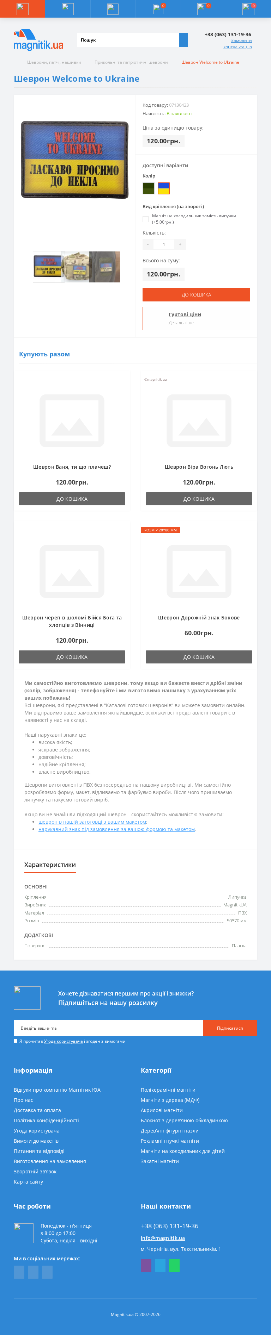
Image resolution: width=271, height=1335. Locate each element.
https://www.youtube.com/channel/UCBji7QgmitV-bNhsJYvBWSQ (33, 1272)
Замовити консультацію (237, 43)
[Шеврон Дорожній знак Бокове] (199, 570)
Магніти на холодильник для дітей (183, 1151)
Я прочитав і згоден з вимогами (72, 1041)
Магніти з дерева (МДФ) (170, 1100)
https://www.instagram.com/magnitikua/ (47, 1272)
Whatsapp (174, 1265)
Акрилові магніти (162, 1110)
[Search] (183, 40)
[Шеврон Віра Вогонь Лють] (199, 420)
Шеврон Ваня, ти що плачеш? (72, 466)
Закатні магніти (160, 1161)
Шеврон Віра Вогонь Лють (199, 466)
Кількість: (154, 232)
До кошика (196, 294)
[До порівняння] (123, 391)
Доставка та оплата (37, 1110)
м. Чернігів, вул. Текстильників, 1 (181, 1249)
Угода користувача (63, 1041)
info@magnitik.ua (163, 1238)
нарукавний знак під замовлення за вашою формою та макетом (116, 829)
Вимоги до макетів (36, 1140)
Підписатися (230, 1028)
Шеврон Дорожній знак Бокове (199, 617)
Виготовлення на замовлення (50, 1161)
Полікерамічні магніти (168, 1089)
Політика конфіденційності (46, 1120)
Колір (149, 176)
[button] (113, 9)
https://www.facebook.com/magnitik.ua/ (19, 1272)
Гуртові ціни (185, 314)
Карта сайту (28, 1181)
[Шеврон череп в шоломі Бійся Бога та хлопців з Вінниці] (72, 570)
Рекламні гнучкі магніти (170, 1140)
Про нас (23, 1100)
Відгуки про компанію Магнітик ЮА (57, 1089)
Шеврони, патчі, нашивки (54, 62)
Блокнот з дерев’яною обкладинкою (184, 1120)
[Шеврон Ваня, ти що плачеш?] (72, 420)
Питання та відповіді (39, 1151)
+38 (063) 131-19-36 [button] (169, 1226)
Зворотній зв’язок (35, 1171)
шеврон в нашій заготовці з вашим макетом (92, 821)
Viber (146, 1265)
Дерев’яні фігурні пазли (170, 1130)
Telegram (160, 1265)
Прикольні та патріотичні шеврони (131, 62)
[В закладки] (123, 381)
